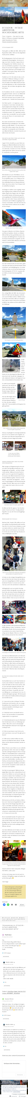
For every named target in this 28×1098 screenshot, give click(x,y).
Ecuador (4, 919)
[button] (7, 445)
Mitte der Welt (9, 920)
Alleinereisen (10, 919)
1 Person (9, 953)
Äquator (15, 919)
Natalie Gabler (15, 917)
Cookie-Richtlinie (16, 1091)
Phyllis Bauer (8, 935)
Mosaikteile (7, 3)
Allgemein (23, 917)
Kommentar (20, 1074)
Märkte (19, 919)
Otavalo (13, 920)
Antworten (6, 956)
